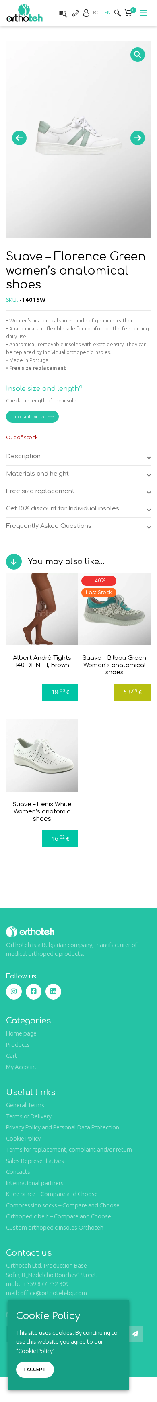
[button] (137, 54)
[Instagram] (14, 992)
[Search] (117, 13)
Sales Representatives (35, 1160)
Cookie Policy (23, 1138)
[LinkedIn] (53, 992)
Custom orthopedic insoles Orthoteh (54, 1227)
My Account (21, 1066)
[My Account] (86, 13)
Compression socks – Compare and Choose (63, 1205)
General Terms (25, 1104)
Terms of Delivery (29, 1116)
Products (18, 1044)
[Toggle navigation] (143, 12)
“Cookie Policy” (35, 1350)
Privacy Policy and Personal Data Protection (62, 1127)
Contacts (18, 1171)
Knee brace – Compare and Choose (52, 1193)
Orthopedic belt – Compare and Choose (58, 1216)
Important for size (28, 416)
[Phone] (74, 13)
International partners (35, 1183)
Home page (21, 1033)
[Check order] (62, 13)
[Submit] (135, 1334)
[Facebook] (34, 992)
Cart (11, 1055)
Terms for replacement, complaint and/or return (69, 1149)
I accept (35, 1369)
